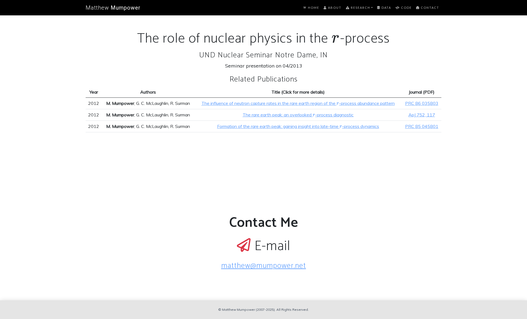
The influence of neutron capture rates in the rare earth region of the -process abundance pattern (298, 103)
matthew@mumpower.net (263, 265)
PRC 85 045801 (421, 126)
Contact (429, 7)
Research (360, 7)
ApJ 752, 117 (421, 114)
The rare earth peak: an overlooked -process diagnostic (298, 114)
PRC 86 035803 (421, 103)
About (334, 7)
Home (313, 7)
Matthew (113, 7)
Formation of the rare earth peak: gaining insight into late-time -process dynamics (298, 126)
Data (385, 7)
